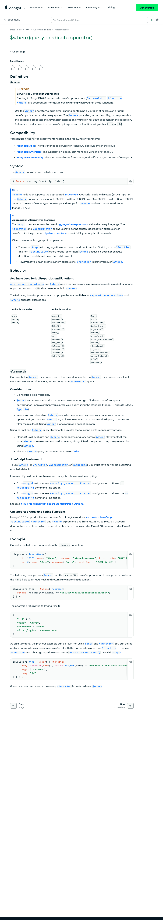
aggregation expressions (73, 224)
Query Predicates (42, 29)
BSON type (71, 194)
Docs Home (16, 29)
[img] (12, 67)
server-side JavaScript (99, 517)
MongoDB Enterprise (29, 151)
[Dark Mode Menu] (157, 20)
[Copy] (130, 181)
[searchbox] (99, 20)
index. (76, 451)
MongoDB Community (30, 157)
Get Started (147, 7)
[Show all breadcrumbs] (27, 29)
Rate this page (17, 61)
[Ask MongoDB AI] (151, 20)
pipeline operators (55, 233)
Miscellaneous (61, 29)
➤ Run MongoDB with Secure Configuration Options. (52, 503)
